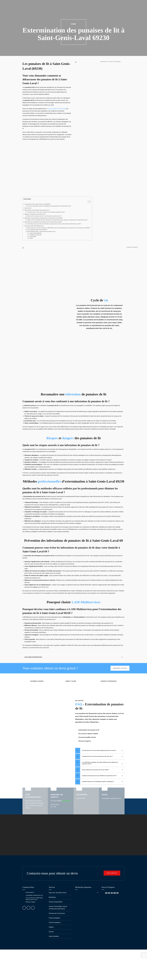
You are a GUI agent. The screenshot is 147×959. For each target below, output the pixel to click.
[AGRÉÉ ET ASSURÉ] (62, 681)
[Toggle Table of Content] (88, 201)
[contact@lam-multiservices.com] (23, 895)
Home (73, 24)
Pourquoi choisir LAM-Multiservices (34, 226)
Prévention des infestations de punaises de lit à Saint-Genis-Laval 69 (43, 222)
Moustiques (52, 897)
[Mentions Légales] (23, 902)
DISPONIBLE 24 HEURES (37, 681)
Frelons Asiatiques (54, 918)
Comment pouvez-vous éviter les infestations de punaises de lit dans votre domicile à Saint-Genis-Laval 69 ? (54, 223)
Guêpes (51, 927)
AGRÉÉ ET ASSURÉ (70, 681)
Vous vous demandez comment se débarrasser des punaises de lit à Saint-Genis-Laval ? (49, 206)
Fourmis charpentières (55, 902)
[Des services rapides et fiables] (76, 734)
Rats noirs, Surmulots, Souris (57, 892)
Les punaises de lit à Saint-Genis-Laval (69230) (37, 204)
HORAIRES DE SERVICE (36, 234)
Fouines (51, 931)
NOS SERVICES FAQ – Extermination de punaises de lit (41, 231)
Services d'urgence (84, 741)
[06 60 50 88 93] (23, 892)
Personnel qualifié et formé (87, 737)
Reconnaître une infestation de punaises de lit (37, 210)
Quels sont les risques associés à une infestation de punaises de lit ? (44, 216)
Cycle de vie (28, 208)
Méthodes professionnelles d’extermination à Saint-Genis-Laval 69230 (43, 218)
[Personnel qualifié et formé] (76, 737)
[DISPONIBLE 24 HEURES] (27, 681)
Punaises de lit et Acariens (57, 913)
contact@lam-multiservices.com (34, 895)
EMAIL (31, 238)
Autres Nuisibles (54, 936)
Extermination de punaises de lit (88, 730)
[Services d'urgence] (76, 741)
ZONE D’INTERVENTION (35, 233)
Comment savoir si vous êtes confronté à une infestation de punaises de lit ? (46, 212)
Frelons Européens (54, 922)
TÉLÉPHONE (33, 236)
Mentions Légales (30, 902)
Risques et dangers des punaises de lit (35, 214)
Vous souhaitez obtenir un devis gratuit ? (37, 229)
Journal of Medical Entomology (56, 108)
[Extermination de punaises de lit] (76, 730)
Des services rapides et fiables (88, 733)
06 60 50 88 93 (30, 892)
